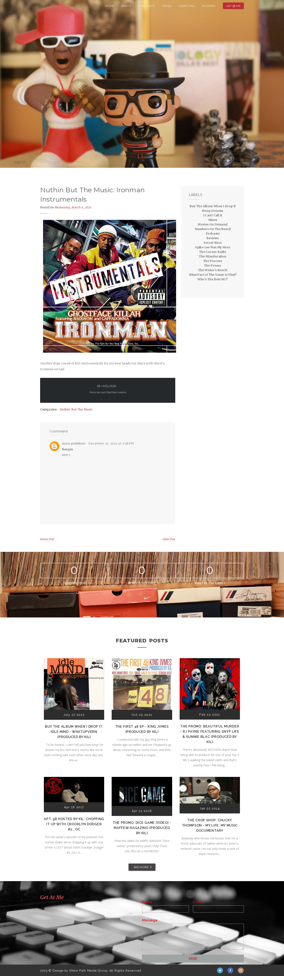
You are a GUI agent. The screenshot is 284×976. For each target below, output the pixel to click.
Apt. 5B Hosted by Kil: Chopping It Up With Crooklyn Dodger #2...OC (74, 824)
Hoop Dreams (212, 211)
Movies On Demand (212, 224)
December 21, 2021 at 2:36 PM (111, 443)
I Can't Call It (212, 215)
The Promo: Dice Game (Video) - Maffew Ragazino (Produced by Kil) (142, 828)
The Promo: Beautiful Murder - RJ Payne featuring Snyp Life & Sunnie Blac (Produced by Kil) (209, 734)
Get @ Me (233, 5)
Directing (187, 5)
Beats (126, 5)
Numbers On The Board (213, 229)
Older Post (169, 539)
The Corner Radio (212, 252)
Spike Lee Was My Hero (212, 247)
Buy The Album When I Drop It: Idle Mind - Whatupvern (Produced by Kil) (74, 732)
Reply (66, 455)
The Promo (212, 265)
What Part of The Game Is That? (213, 275)
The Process (212, 261)
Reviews (209, 5)
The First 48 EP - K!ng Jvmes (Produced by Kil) (142, 729)
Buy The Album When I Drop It (213, 206)
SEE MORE (140, 867)
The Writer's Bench (212, 270)
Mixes (167, 5)
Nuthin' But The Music (76, 409)
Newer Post (47, 539)
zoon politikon (73, 443)
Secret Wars (213, 243)
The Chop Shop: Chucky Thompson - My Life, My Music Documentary (210, 825)
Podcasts (146, 5)
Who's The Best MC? (213, 279)
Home (109, 5)
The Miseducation (212, 256)
